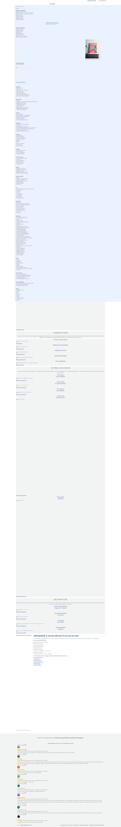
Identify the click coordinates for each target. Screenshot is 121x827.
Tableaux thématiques (20, 27)
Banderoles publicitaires (38, 662)
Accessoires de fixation (20, 82)
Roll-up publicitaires (38, 660)
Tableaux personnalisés (20, 10)
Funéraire (18, 112)
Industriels (18, 149)
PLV (16, 187)
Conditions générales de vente (25, 825)
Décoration (18, 86)
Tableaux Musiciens (20, 329)
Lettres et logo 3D (19, 157)
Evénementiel (18, 99)
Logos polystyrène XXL (38, 657)
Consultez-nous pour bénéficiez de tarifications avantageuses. (69, 737)
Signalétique (18, 216)
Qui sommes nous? (20, 6)
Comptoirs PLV (37, 659)
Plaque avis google (20, 365)
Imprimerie (18, 134)
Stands (17, 258)
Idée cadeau (18, 123)
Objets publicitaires (20, 176)
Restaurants (18, 201)
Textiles (17, 288)
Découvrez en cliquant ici (21, 380)
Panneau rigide (19, 343)
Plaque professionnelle (20, 359)
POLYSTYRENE (19, 272)
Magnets (17, 167)
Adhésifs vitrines (37, 663)
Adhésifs (17, 8)
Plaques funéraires (37, 664)
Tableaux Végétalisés (20, 63)
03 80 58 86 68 (102, 0)
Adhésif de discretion (20, 354)
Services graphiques (20, 281)
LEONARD (52, 4)
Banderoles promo (20, 348)
